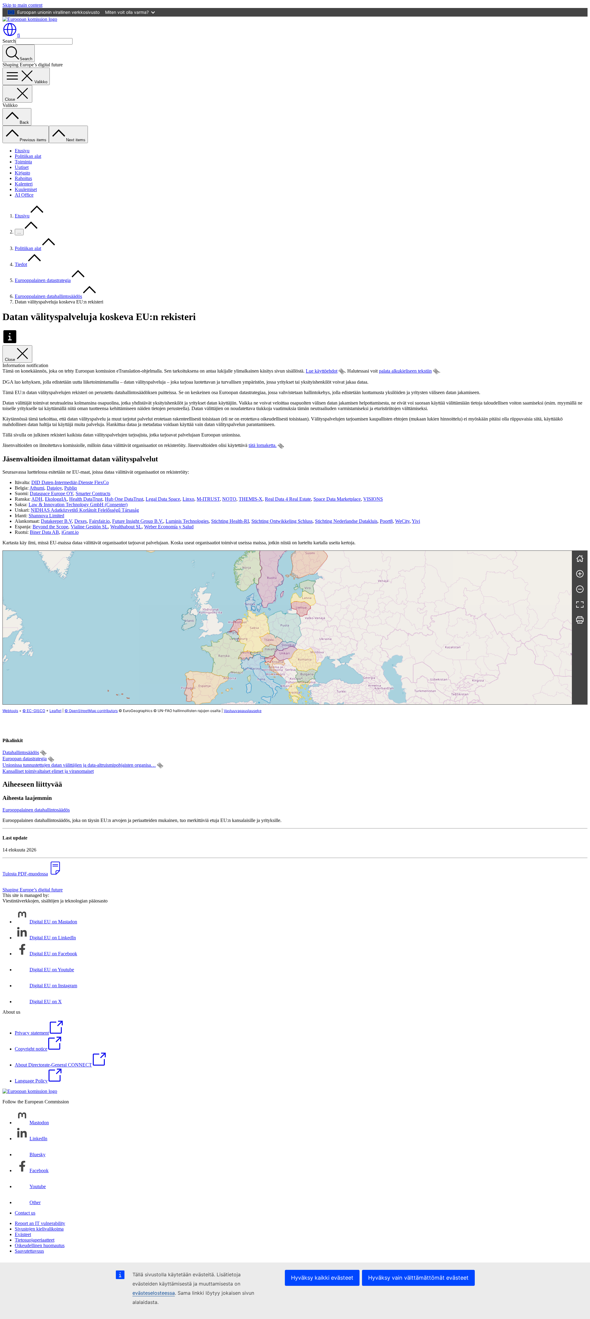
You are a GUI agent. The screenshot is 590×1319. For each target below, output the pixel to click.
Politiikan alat (28, 156)
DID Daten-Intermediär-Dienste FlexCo (70, 482)
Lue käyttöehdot (321, 371)
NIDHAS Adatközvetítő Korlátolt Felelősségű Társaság (85, 510)
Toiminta (23, 161)
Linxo (188, 499)
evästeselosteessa (153, 1293)
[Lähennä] (580, 573)
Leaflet (55, 710)
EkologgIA (56, 499)
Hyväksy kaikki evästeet (322, 1277)
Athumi (37, 488)
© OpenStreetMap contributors (91, 710)
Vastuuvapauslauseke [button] (243, 710)
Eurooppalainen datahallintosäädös (48, 296)
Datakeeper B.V (56, 521)
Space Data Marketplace (337, 499)
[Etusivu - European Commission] (29, 19)
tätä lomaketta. (263, 445)
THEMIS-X (250, 499)
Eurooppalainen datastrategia (43, 280)
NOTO (229, 499)
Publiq (70, 488)
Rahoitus (23, 178)
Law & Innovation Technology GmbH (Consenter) (78, 504)
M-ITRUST (208, 499)
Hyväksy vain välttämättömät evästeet (418, 1277)
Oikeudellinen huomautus (40, 1245)
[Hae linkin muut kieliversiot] (342, 371)
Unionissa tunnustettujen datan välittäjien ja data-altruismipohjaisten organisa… (79, 765)
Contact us (25, 1212)
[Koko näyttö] (580, 604)
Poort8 (386, 521)
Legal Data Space (163, 499)
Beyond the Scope (50, 526)
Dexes (80, 521)
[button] (246, 655)
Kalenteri (24, 183)
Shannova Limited (46, 515)
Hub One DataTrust (124, 499)
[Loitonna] (580, 589)
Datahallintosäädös (20, 752)
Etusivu (22, 150)
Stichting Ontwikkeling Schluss (282, 521)
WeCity (402, 521)
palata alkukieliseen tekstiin (405, 371)
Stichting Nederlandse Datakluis (346, 521)
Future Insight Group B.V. (137, 521)
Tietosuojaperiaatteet (34, 1240)
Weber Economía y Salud (169, 526)
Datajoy (54, 488)
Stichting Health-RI (230, 521)
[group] (287, 627)
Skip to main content (22, 5)
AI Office (24, 195)
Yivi (416, 521)
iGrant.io (70, 532)
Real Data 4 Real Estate (288, 499)
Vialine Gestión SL (89, 526)
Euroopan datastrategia (24, 758)
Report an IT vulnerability (40, 1223)
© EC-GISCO (33, 710)
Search (9, 41)
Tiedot (21, 264)
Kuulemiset (26, 189)
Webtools (10, 710)
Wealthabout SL (126, 526)
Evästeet (23, 1234)
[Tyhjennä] (580, 558)
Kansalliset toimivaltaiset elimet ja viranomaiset (48, 771)
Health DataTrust (85, 499)
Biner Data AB (44, 532)
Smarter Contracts (93, 493)
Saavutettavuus (29, 1251)
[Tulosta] (580, 620)
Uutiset (22, 167)
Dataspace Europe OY (51, 493)
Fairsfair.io (99, 521)
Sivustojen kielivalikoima (39, 1228)
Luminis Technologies (187, 521)
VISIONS (373, 499)
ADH (36, 499)
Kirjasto (22, 172)
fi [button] (18, 35)
